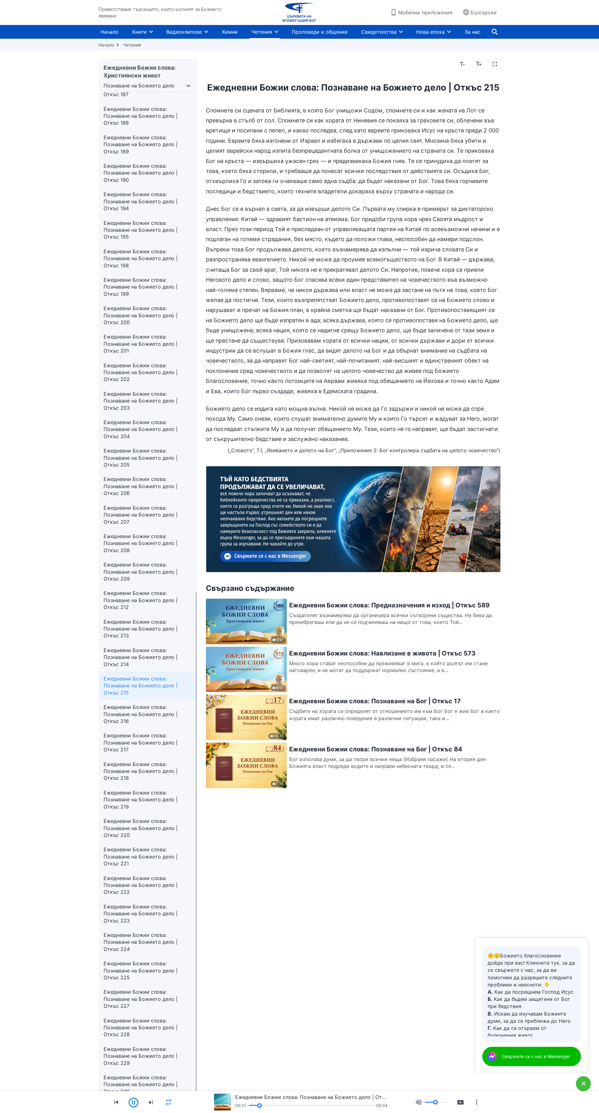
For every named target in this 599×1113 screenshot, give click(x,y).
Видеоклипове (184, 32)
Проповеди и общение (320, 32)
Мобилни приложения (425, 12)
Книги (139, 32)
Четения (261, 32)
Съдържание (225, 64)
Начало (109, 32)
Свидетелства (379, 32)
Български (483, 12)
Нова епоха (430, 32)
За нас (472, 32)
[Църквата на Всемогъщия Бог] (299, 12)
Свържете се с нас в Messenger (536, 1056)
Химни (230, 32)
